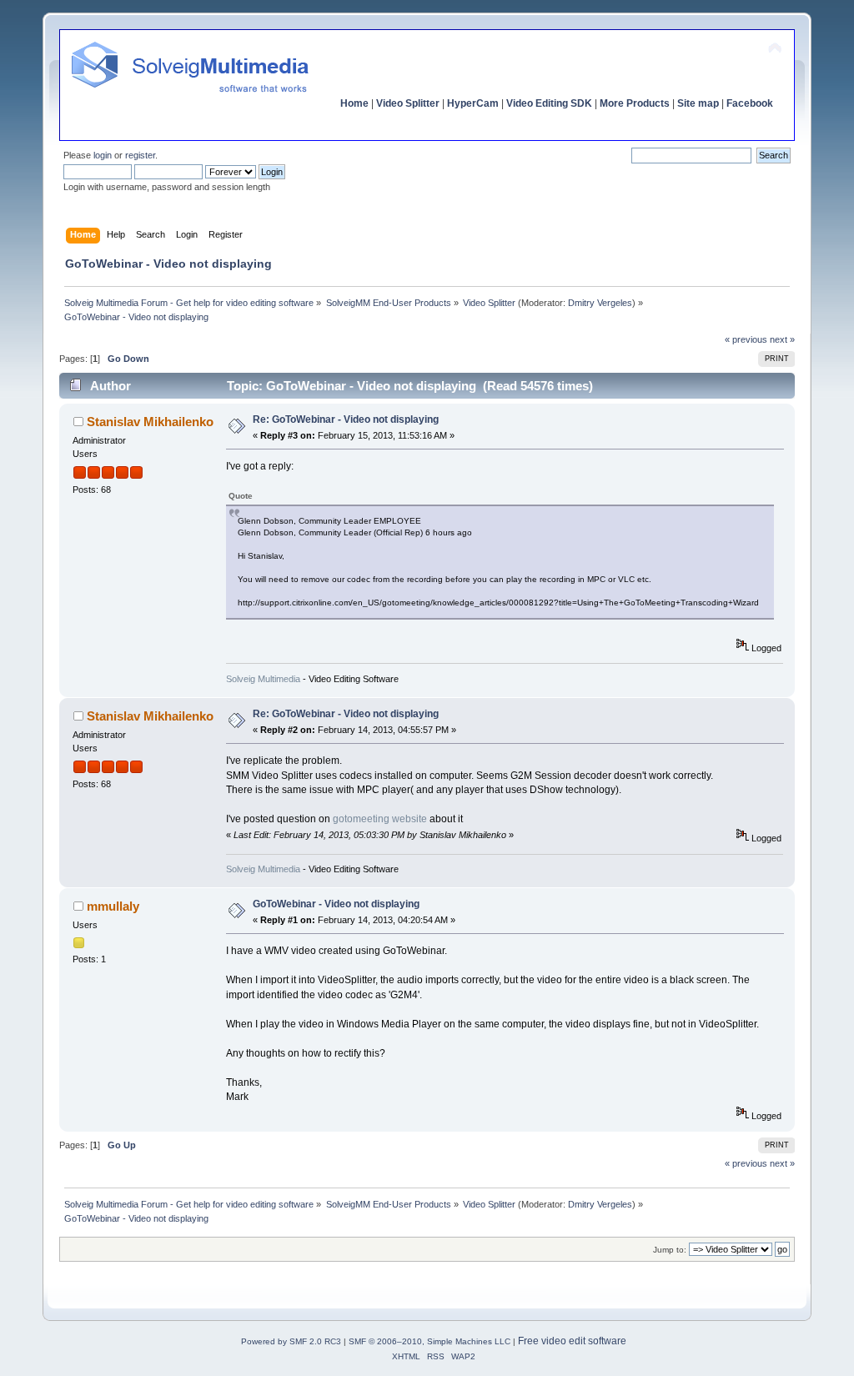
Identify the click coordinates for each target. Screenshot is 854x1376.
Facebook (749, 103)
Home (354, 103)
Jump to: (669, 1249)
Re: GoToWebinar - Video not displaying (346, 419)
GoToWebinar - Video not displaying (336, 904)
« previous (746, 339)
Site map (698, 103)
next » (782, 339)
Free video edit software (572, 1341)
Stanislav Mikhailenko (150, 421)
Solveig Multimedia (263, 679)
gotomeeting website (381, 819)
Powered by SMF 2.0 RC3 (291, 1341)
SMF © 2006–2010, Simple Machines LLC (429, 1341)
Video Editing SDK (549, 103)
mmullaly (113, 906)
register (140, 155)
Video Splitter (408, 103)
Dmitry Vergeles (600, 303)
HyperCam (473, 103)
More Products (635, 103)
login (102, 155)
